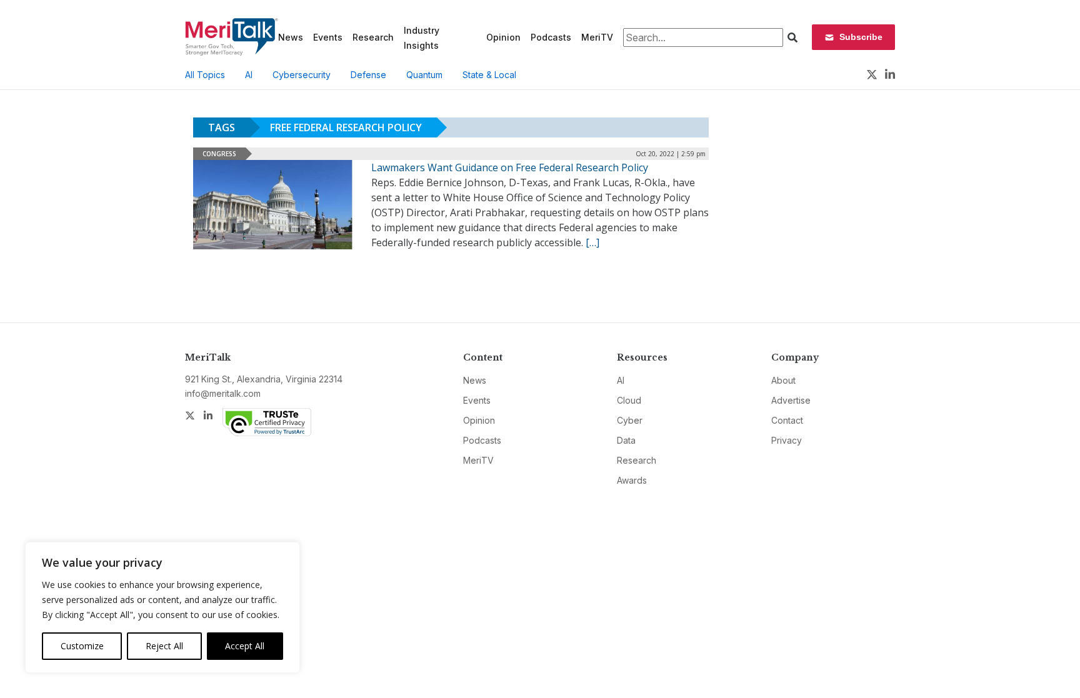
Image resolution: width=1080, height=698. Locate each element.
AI (248, 74)
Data (626, 440)
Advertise (791, 400)
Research (373, 37)
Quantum (424, 74)
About (783, 380)
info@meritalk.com (223, 393)
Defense (368, 74)
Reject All (164, 646)
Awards (632, 480)
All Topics (205, 74)
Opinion (503, 37)
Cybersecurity (301, 74)
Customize (82, 646)
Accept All (244, 646)
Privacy (786, 440)
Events (327, 37)
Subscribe (860, 37)
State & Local (489, 74)
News (290, 37)
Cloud (629, 400)
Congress (219, 153)
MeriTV (597, 37)
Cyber (629, 420)
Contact (787, 420)
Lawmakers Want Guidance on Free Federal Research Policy (509, 167)
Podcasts (551, 37)
